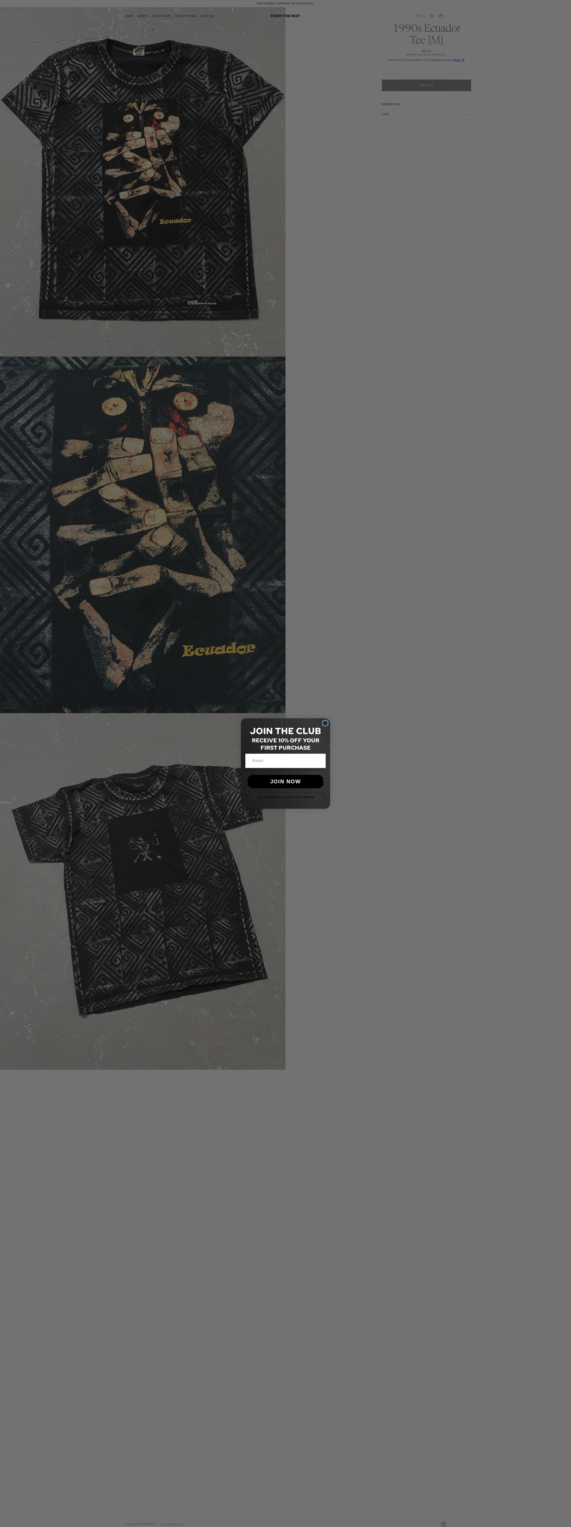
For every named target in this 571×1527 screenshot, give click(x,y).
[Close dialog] (325, 723)
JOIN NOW (285, 781)
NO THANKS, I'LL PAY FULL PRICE (285, 797)
